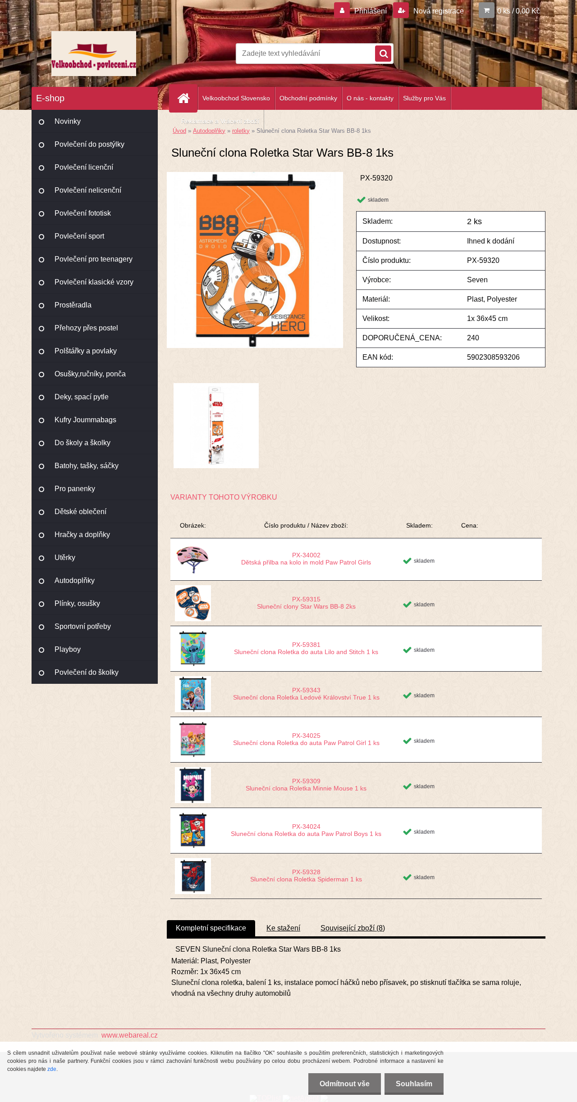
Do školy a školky (82, 443)
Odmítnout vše (345, 1084)
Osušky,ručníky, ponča (90, 374)
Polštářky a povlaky (86, 351)
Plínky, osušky (77, 603)
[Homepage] (187, 98)
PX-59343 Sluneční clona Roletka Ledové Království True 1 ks (306, 693)
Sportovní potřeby (83, 626)
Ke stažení (283, 928)
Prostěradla (73, 305)
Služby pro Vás (424, 98)
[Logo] (94, 53)
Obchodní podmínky (308, 98)
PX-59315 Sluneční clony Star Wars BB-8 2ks (306, 603)
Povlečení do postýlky (89, 144)
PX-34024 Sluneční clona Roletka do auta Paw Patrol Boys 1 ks (306, 830)
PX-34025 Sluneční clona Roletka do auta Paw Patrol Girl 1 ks (306, 739)
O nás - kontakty (370, 98)
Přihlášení (371, 11)
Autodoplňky (75, 580)
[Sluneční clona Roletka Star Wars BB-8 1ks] (255, 175)
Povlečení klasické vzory (94, 282)
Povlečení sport (79, 236)
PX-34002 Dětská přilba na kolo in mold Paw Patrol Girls (306, 558)
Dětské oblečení (80, 511)
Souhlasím (414, 1084)
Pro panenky (75, 488)
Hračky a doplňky (82, 534)
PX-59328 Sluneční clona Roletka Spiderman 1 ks (306, 875)
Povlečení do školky (87, 672)
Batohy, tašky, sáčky (87, 466)
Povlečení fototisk (83, 213)
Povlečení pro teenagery (94, 259)
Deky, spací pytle (82, 397)
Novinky (68, 121)
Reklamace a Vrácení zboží (220, 121)
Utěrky (65, 557)
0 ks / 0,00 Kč (518, 11)
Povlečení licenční (84, 167)
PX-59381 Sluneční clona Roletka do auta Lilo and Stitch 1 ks (306, 648)
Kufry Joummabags (85, 420)
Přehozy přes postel (86, 328)
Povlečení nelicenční (88, 190)
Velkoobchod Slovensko (236, 98)
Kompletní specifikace (211, 928)
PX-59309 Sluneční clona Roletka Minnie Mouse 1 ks (306, 784)
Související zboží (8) (353, 928)
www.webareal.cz (129, 1035)
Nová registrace (438, 11)
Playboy (68, 649)
